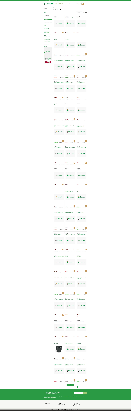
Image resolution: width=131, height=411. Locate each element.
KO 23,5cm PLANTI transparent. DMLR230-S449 (81, 278)
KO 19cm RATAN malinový (58, 277)
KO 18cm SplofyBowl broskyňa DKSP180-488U (81, 147)
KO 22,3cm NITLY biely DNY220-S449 (58, 104)
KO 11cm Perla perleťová (80, 321)
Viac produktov (70, 384)
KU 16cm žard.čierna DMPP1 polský (69, 299)
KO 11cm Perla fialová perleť (69, 277)
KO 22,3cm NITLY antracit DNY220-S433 (69, 39)
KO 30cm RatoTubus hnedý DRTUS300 (81, 299)
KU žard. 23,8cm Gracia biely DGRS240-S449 (69, 61)
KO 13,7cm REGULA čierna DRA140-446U (58, 343)
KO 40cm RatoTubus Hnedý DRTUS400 (69, 365)
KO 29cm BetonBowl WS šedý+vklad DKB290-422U (69, 191)
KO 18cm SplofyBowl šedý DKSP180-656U (58, 321)
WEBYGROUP (78, 409)
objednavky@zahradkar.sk (50, 0)
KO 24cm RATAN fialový (68, 321)
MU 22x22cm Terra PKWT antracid (69, 82)
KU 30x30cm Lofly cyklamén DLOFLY (81, 61)
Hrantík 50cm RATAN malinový (58, 169)
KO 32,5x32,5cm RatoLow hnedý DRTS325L (58, 213)
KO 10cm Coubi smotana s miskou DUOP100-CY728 (69, 343)
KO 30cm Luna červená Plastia (58, 60)
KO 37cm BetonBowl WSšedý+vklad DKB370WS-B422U (59, 256)
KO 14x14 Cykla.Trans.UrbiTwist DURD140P (70, 147)
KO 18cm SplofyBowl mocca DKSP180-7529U (81, 365)
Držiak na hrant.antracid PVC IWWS (81, 191)
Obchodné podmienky (75, 403)
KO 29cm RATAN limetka (80, 38)
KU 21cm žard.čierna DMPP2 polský (58, 365)
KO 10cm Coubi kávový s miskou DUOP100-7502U (58, 299)
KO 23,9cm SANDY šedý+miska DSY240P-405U (81, 343)
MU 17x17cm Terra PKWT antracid (80, 17)
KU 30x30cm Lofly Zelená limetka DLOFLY (59, 17)
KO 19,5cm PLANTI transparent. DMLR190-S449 (70, 234)
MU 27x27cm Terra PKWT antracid (57, 147)
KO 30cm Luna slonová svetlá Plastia (69, 169)
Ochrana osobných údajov (76, 405)
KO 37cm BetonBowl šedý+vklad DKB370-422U (70, 17)
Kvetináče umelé (56, 7)
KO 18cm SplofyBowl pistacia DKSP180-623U (81, 256)
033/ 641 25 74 (56, 0)
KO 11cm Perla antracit (57, 234)
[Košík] (82, 4)
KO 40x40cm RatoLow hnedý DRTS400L (69, 256)
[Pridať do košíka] (63, 32)
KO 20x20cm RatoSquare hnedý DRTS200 (58, 39)
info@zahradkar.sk (62, 404)
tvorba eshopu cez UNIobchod (67, 409)
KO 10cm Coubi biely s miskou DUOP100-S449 (81, 234)
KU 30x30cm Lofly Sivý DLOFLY (58, 190)
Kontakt (87, 0)
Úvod (45, 0)
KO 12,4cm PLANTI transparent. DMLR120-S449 (81, 169)
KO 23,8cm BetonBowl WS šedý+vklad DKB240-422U (80, 126)
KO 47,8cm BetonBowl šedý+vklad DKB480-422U (59, 82)
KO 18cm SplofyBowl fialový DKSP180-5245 (69, 213)
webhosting (72, 409)
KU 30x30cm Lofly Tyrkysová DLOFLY (69, 126)
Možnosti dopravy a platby (76, 404)
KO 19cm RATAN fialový (80, 212)
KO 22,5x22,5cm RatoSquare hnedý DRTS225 (81, 82)
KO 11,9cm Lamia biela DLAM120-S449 (59, 126)
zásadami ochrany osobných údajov (67, 396)
